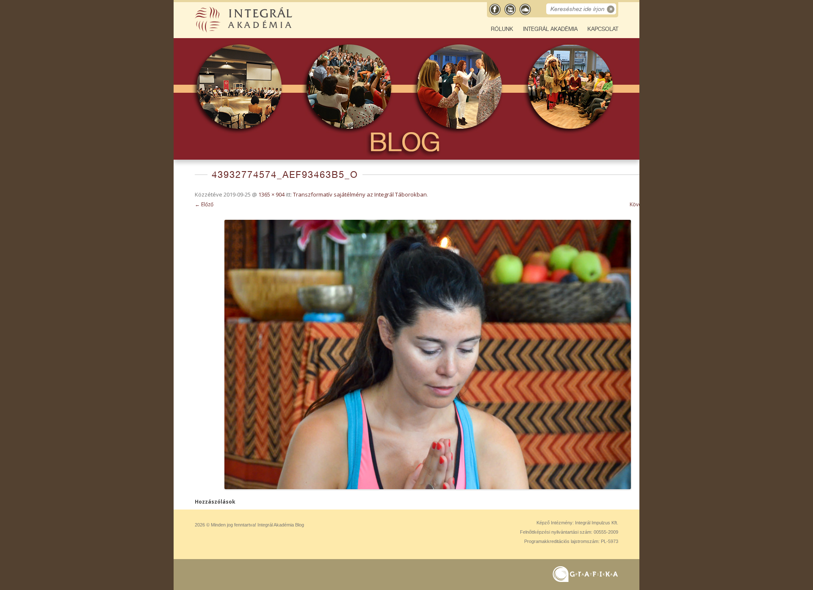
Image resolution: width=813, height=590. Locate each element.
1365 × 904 (271, 194)
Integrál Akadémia (550, 29)
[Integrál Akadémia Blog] (244, 30)
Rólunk (502, 29)
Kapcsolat (602, 29)
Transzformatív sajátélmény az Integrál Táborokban (360, 194)
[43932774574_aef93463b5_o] (428, 354)
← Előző (204, 204)
